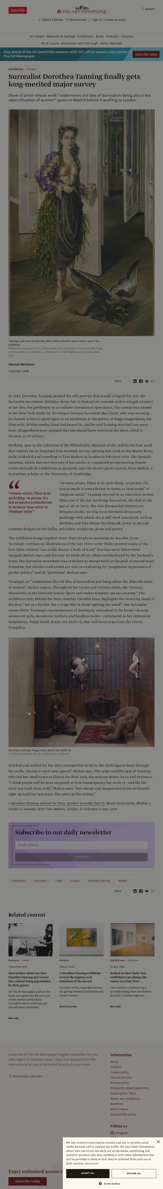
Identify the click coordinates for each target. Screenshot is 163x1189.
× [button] (158, 1142)
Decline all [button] (134, 1173)
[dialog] (113, 1163)
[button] (111, 1183)
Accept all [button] (87, 1173)
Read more (92, 1163)
